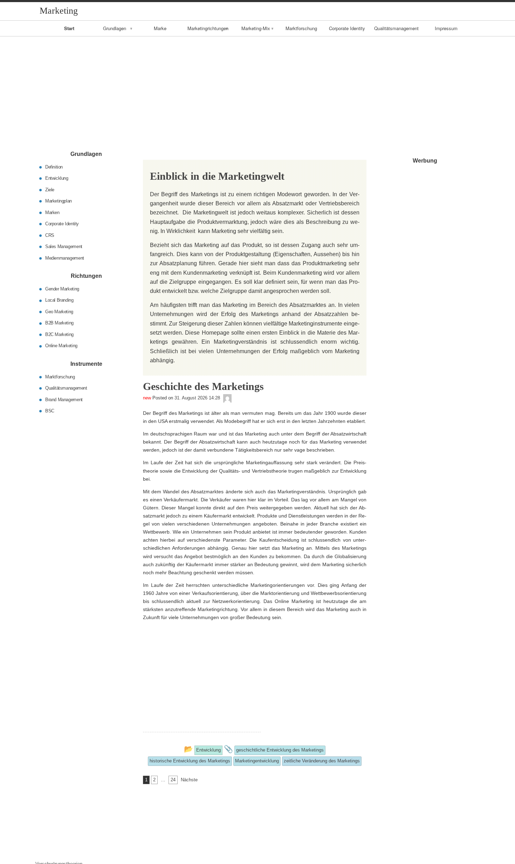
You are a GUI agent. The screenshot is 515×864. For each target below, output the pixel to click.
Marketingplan (58, 201)
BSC (49, 410)
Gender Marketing (62, 289)
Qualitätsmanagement (396, 28)
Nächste (189, 779)
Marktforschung (301, 28)
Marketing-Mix (255, 28)
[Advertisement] (257, 89)
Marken (52, 212)
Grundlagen (114, 28)
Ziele (49, 189)
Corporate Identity (347, 28)
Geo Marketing (59, 311)
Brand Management (64, 399)
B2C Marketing (59, 334)
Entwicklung (56, 178)
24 (173, 779)
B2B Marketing (59, 322)
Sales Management (63, 246)
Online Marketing (61, 345)
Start (69, 28)
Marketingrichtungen (207, 28)
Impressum (446, 28)
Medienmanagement (64, 257)
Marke (160, 28)
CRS (49, 235)
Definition (54, 166)
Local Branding (59, 300)
